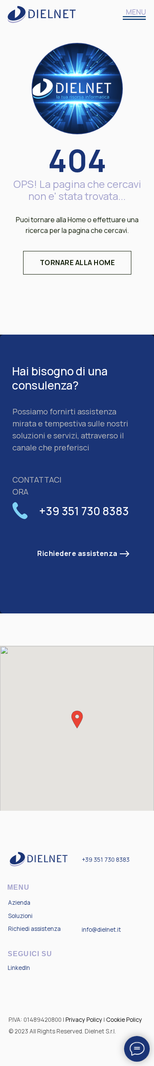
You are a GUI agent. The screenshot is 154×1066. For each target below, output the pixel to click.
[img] (134, 14)
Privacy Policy (83, 1020)
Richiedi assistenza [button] (34, 929)
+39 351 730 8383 (106, 860)
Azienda (19, 902)
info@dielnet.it (101, 929)
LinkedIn (19, 968)
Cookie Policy (124, 1020)
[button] (77, 553)
